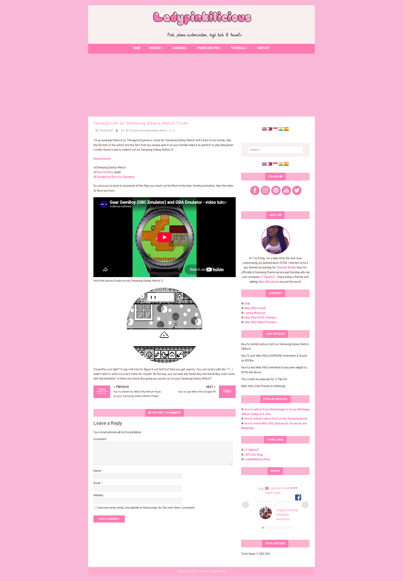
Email (97, 483)
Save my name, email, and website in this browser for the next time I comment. (146, 508)
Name (97, 471)
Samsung (179, 48)
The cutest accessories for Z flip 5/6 (264, 379)
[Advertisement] (201, 85)
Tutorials (238, 48)
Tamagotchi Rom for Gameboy (115, 177)
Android (155, 48)
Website (98, 495)
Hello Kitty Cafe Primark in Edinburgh (263, 386)
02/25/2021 (106, 130)
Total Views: (248, 554)
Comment (99, 439)
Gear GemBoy (105, 172)
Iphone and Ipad (208, 48)
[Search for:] (275, 149)
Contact (263, 48)
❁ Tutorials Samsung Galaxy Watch (146, 130)
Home (136, 48)
